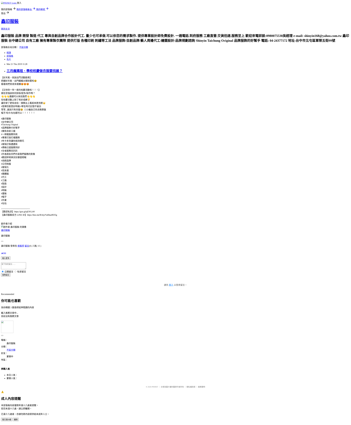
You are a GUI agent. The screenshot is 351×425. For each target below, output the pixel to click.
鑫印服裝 (10, 21)
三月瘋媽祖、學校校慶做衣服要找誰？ (35, 71)
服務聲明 (201, 387)
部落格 (10, 56)
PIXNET (155, 387)
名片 (9, 59)
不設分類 (23, 47)
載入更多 (5, 258)
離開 (16, 420)
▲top (3, 253)
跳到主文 (5, 29)
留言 (27, 246)
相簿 (9, 53)
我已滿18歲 (6, 420)
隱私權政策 (190, 387)
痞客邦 (21, 246)
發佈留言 (5, 275)
